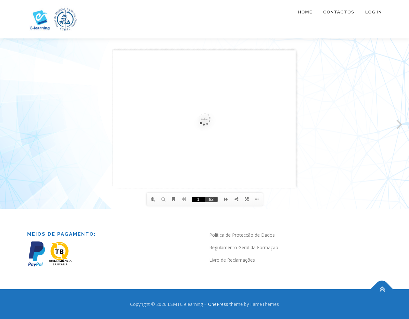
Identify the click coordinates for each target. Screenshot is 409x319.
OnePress (218, 304)
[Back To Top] (382, 289)
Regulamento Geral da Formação (243, 247)
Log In (373, 11)
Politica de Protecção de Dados (242, 235)
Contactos (338, 11)
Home (305, 11)
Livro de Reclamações (232, 260)
